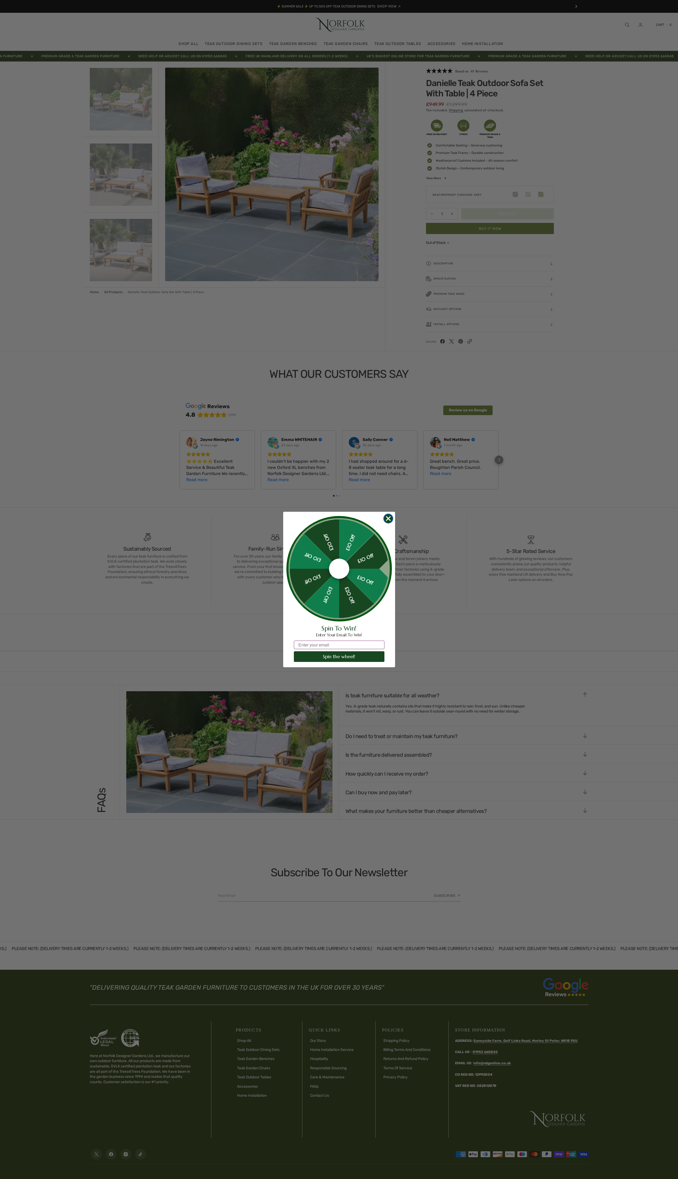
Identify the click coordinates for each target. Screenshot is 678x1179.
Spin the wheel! (339, 656)
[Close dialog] (388, 518)
